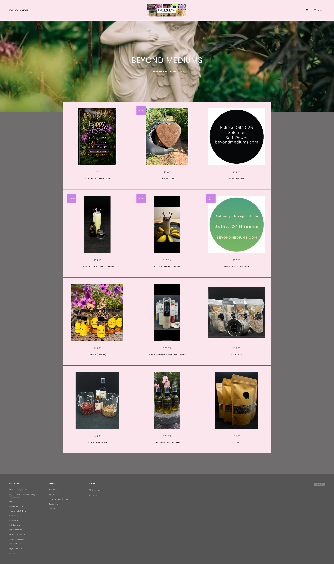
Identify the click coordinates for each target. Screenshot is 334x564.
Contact (24, 10)
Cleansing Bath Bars (17, 511)
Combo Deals (14, 520)
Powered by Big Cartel (319, 484)
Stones (12, 553)
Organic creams (16, 548)
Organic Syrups (15, 530)
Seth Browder (14, 525)
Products (13, 10)
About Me (52, 490)
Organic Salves (15, 544)
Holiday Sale (14, 516)
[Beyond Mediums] (166, 10)
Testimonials (54, 504)
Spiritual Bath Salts (17, 506)
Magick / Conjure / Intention (20, 490)
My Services (53, 494)
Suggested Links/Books (58, 499)
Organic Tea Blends (17, 534)
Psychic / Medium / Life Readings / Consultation (23, 495)
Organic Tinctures (16, 539)
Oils (10, 501)
